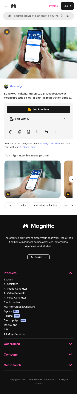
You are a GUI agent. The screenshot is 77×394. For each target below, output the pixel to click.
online (23, 205)
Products (10, 273)
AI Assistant (11, 284)
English (38, 257)
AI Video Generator (15, 293)
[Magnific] (38, 227)
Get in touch (12, 365)
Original (24, 32)
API (6, 329)
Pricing (53, 6)
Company (11, 354)
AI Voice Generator (15, 297)
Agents (11, 311)
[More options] (55, 132)
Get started (12, 344)
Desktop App (14, 320)
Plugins (11, 316)
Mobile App (10, 325)
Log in (67, 6)
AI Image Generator (50, 143)
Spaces (8, 279)
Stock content (12, 302)
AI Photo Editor (28, 147)
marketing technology (45, 205)
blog (10, 205)
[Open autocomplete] (8, 16)
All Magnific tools (14, 334)
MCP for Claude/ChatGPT (19, 306)
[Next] (72, 179)
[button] (38, 257)
